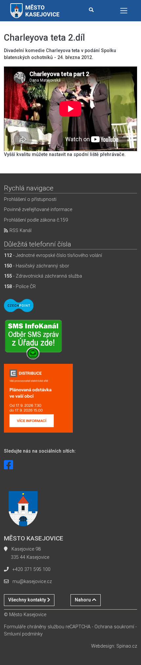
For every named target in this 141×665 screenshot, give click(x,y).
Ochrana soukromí (114, 627)
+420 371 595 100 (31, 569)
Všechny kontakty (27, 600)
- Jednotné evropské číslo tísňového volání (53, 255)
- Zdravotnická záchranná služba (43, 276)
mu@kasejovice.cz (32, 581)
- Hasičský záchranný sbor (36, 266)
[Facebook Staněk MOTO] (8, 465)
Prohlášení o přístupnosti (30, 199)
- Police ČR (20, 286)
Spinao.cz (126, 646)
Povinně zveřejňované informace (38, 209)
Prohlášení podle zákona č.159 (36, 220)
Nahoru (83, 600)
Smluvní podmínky (23, 634)
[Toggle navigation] (124, 11)
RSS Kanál (19, 230)
